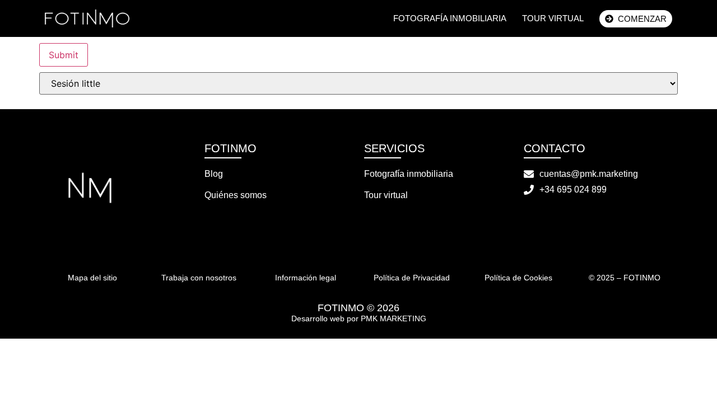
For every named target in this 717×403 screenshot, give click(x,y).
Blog (213, 174)
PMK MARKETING (393, 318)
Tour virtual (553, 18)
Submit (63, 54)
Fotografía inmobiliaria (449, 18)
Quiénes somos (235, 195)
